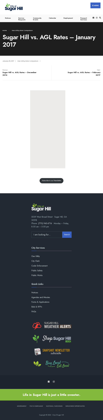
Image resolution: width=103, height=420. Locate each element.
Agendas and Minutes (40, 297)
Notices (8, 18)
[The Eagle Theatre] (51, 364)
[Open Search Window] (100, 17)
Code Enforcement (39, 265)
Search (67, 234)
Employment (68, 18)
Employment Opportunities (75, 406)
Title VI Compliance (36, 406)
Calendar (52, 18)
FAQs (33, 311)
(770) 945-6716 (45, 223)
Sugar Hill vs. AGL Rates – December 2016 (19, 72)
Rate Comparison (26, 30)
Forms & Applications (40, 302)
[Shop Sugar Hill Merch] (51, 338)
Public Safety (36, 270)
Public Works (37, 275)
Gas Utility (15, 30)
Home (5, 30)
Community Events (37, 19)
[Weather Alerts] (51, 326)
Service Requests (21, 19)
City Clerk (35, 261)
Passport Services (83, 19)
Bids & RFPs (36, 306)
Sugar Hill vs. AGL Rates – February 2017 (84, 72)
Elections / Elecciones (54, 406)
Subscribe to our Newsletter (51, 180)
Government (21, 406)
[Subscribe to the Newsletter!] (51, 351)
